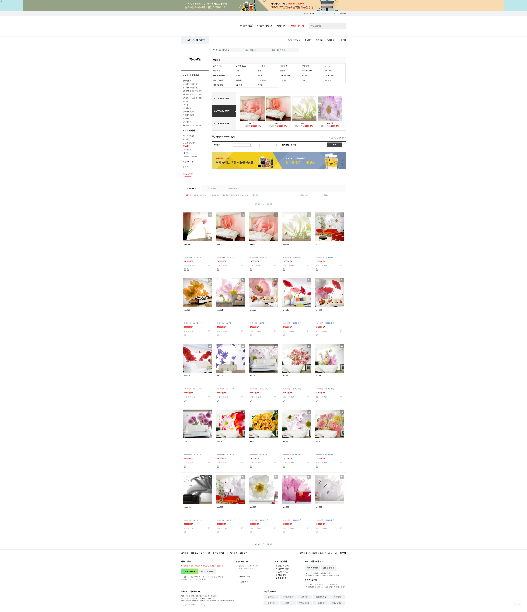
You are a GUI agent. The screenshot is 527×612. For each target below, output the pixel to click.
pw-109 (252, 441)
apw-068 (304, 123)
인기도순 (188, 195)
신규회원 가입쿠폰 (282, 566)
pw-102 (187, 441)
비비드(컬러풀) (218, 80)
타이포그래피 (330, 75)
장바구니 (323, 13)
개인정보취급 (232, 553)
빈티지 (260, 75)
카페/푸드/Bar (307, 71)
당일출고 (330, 40)
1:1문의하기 (297, 25)
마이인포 (333, 13)
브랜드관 (342, 40)
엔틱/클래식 (262, 80)
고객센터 (343, 13)
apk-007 (253, 507)
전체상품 (191, 188)
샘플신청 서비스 (282, 572)
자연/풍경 (283, 66)
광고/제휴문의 (218, 553)
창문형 (260, 85)
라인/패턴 (216, 71)
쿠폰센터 (319, 40)
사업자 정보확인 (207, 571)
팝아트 (304, 75)
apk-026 (253, 310)
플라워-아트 (217, 66)
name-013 (188, 507)
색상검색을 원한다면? (336, 138)
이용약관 (243, 553)
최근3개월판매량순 (201, 195)
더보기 (343, 553)
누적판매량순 (215, 195)
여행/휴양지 (306, 66)
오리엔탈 (283, 80)
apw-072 (330, 123)
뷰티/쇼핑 (328, 71)
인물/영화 (283, 71)
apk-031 (220, 310)
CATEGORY (221, 99)
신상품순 (225, 195)
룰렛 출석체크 (281, 578)
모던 (237, 71)
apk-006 (286, 507)
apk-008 (220, 507)
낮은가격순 (246, 195)
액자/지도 (239, 80)
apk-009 (319, 310)
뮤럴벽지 (216, 60)
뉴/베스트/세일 (294, 40)
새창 (185, 265)
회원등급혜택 (281, 575)
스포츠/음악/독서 (219, 75)
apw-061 (252, 123)
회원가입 (313, 13)
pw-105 (318, 376)
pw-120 (252, 376)
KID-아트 (239, 85)
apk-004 (187, 376)
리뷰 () (192, 265)
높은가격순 (235, 195)
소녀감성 (328, 80)
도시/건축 (328, 66)
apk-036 (187, 310)
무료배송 (232, 188)
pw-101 (318, 441)
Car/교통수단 (285, 75)
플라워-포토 (241, 66)
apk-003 (220, 376)
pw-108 (285, 441)
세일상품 (212, 188)
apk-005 (319, 507)
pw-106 (285, 376)
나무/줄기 (261, 66)
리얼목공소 (246, 25)
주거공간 (239, 75)
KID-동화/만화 (218, 85)
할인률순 (255, 195)
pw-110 (219, 441)
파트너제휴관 (264, 25)
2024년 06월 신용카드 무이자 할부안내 (323, 553)
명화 (304, 80)
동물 (259, 71)
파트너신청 (205, 553)
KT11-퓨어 (188, 244)
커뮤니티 (281, 25)
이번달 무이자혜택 (282, 569)
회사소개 (184, 553)
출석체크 (308, 40)
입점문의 (194, 553)
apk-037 (319, 244)
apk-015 (286, 310)
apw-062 (278, 123)
